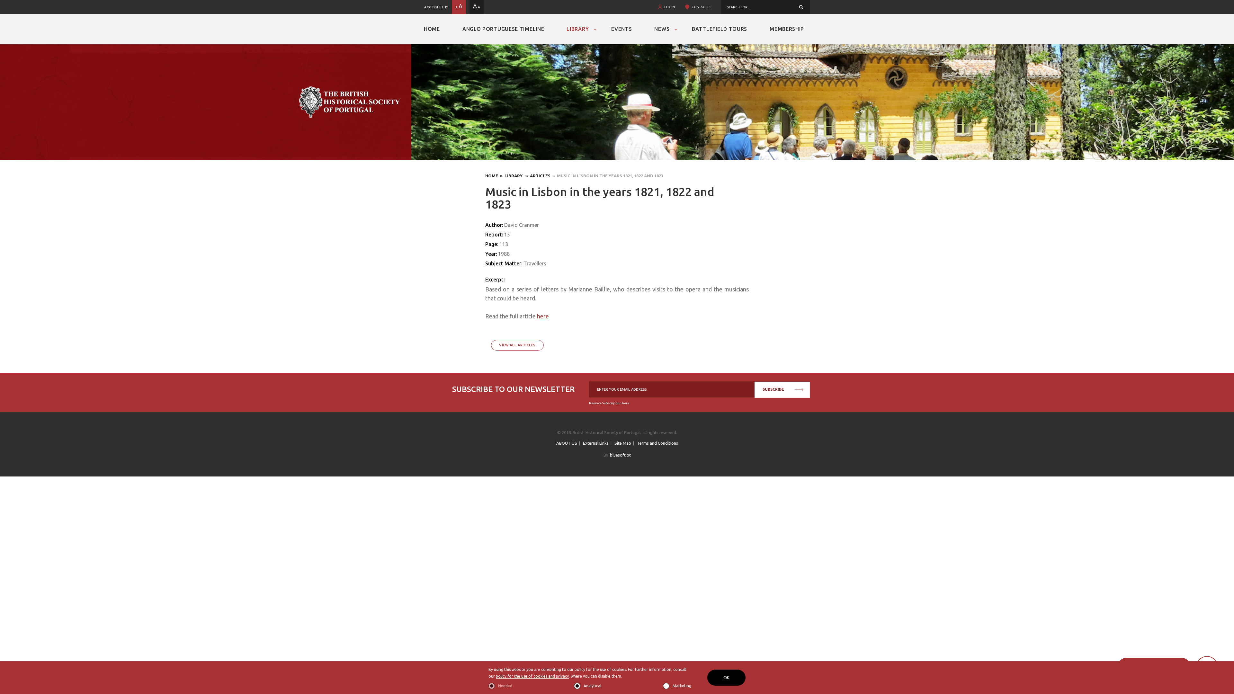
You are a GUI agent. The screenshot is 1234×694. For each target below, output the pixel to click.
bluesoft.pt (620, 455)
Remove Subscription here (609, 403)
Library (578, 29)
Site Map (622, 443)
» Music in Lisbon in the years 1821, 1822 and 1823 (606, 176)
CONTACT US (701, 7)
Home (432, 29)
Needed (505, 686)
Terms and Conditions (657, 443)
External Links (596, 443)
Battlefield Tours (719, 29)
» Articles (536, 176)
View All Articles (517, 345)
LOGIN (669, 7)
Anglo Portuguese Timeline (503, 29)
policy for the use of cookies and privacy (532, 676)
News (661, 29)
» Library (510, 176)
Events (621, 29)
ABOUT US (566, 443)
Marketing (682, 686)
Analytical (592, 686)
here (543, 316)
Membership (787, 29)
